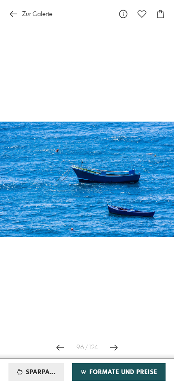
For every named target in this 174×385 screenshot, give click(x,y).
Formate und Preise (122, 372)
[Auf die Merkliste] (142, 14)
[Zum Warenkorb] (160, 14)
